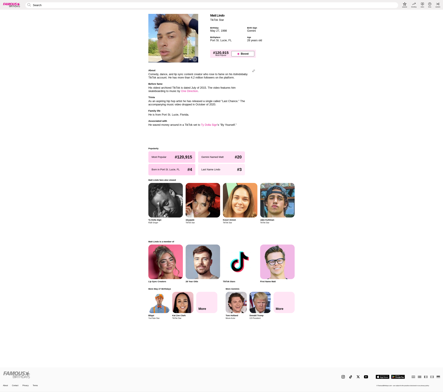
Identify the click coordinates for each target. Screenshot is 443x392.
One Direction (189, 91)
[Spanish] (413, 377)
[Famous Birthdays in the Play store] (398, 377)
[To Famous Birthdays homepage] (12, 5)
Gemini (251, 30)
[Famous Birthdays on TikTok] (350, 376)
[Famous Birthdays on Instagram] (343, 376)
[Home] (111, 375)
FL (230, 40)
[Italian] (432, 377)
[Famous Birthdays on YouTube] (366, 377)
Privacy (25, 385)
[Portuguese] (419, 377)
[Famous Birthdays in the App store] (382, 377)
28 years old (254, 40)
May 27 (214, 30)
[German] (438, 377)
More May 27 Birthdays (159, 289)
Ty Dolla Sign (209, 124)
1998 (224, 30)
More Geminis (232, 289)
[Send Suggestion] (253, 71)
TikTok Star (217, 19)
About (5, 385)
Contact (15, 385)
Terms (35, 385)
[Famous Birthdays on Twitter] (358, 376)
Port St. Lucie (218, 40)
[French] (426, 377)
